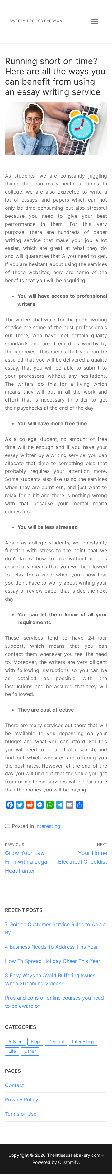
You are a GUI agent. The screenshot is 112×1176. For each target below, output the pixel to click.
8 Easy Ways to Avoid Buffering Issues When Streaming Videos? (50, 979)
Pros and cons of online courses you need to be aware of (54, 1002)
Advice (15, 1041)
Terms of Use (20, 1114)
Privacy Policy (21, 1099)
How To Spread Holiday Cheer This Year (52, 961)
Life (12, 1051)
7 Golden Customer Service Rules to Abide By (55, 928)
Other (30, 1051)
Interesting (47, 826)
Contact (14, 1085)
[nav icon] (95, 21)
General (56, 1041)
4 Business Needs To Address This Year (51, 947)
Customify (68, 1162)
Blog (35, 1041)
